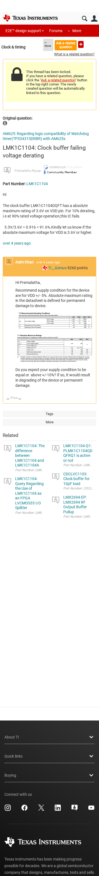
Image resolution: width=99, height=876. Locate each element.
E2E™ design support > (25, 30)
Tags (49, 414)
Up (8, 399)
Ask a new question (81, 44)
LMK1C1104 (37, 184)
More (76, 30)
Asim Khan (25, 262)
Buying (10, 775)
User (94, 19)
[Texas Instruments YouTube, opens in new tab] (91, 809)
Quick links (13, 756)
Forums (55, 30)
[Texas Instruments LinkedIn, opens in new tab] (57, 809)
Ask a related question (65, 45)
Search (84, 19)
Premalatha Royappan (30, 171)
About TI (11, 737)
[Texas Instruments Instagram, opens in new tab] (7, 809)
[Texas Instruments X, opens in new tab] (41, 809)
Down (20, 399)
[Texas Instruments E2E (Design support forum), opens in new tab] (74, 809)
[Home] (30, 18)
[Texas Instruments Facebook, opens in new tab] (24, 809)
